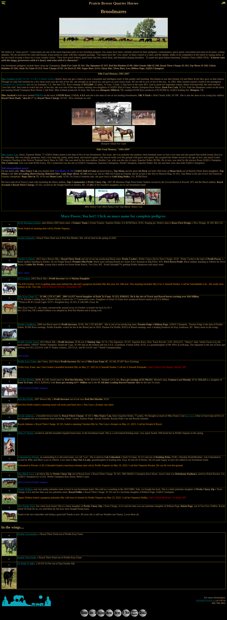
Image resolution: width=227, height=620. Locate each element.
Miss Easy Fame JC (28, 296)
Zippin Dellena (25, 489)
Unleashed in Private (28, 457)
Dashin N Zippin (26, 259)
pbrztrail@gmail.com (206, 600)
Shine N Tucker (26, 433)
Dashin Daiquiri (26, 238)
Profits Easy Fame (27, 361)
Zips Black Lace (26, 474)
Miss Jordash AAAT (11, 79)
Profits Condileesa (27, 324)
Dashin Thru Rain (26, 557)
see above (190, 415)
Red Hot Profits (25, 399)
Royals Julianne (26, 415)
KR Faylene (24, 278)
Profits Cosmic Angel (28, 342)
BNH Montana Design (29, 223)
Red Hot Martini (26, 379)
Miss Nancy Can (9, 154)
